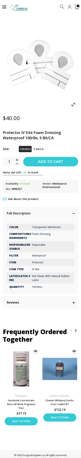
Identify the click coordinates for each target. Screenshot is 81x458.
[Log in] (69, 6)
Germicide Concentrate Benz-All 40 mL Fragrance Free (21, 404)
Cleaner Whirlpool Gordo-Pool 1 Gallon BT (59, 402)
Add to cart (50, 161)
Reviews (13, 302)
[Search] (62, 6)
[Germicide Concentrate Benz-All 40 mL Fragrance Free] (21, 369)
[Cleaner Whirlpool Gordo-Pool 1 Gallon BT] (59, 369)
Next (75, 330)
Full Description (19, 213)
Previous (70, 330)
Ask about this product (23, 199)
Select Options (21, 421)
